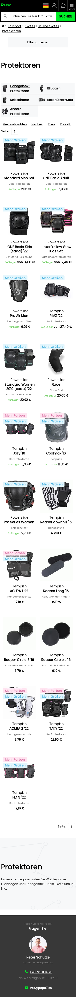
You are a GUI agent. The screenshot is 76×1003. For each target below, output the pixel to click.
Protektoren (11, 31)
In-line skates (48, 26)
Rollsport (14, 26)
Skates (30, 26)
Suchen (65, 16)
